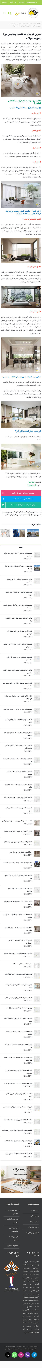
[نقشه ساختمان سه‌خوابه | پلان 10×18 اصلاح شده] (37, 875)
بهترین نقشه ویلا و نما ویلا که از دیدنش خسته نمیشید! (17, 606)
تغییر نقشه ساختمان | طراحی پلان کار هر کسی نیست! (17, 1108)
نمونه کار (34, 1215)
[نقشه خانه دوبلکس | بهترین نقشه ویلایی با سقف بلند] (37, 1070)
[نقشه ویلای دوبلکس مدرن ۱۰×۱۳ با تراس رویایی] (37, 771)
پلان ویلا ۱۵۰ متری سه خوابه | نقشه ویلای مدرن (19, 809)
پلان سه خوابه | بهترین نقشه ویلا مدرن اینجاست (20, 890)
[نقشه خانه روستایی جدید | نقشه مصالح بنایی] (37, 1083)
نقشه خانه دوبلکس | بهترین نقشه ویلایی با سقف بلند (19, 1072)
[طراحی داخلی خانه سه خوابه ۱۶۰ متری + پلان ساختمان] (37, 901)
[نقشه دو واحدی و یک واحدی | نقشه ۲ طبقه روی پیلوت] (37, 1057)
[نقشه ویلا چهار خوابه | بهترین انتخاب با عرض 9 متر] (37, 758)
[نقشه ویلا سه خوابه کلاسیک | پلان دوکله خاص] (37, 953)
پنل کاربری (33, 1221)
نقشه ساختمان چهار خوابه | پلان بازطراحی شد (18, 797)
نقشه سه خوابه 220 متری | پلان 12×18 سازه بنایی (18, 1020)
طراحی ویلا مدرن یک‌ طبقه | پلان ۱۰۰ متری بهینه (19, 619)
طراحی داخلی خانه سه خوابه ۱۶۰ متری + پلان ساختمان (18, 903)
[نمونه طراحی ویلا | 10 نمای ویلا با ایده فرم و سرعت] (37, 1140)
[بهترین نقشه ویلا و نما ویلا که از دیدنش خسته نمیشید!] (37, 605)
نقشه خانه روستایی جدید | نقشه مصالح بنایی (18, 1083)
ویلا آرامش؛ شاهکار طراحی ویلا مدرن (20, 852)
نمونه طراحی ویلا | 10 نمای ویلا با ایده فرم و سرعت (18, 1142)
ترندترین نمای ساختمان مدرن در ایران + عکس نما (17, 864)
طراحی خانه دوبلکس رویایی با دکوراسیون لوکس (17, 821)
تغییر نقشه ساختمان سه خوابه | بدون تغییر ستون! (18, 593)
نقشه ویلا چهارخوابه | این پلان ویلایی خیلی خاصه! (18, 721)
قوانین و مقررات (31, 1232)
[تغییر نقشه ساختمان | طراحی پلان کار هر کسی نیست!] (37, 1107)
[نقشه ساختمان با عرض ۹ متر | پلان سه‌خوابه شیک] (37, 784)
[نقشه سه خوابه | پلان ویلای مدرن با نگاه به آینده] (37, 1094)
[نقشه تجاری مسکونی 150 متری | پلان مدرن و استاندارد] (37, 683)
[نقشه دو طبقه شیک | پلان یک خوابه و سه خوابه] (37, 1130)
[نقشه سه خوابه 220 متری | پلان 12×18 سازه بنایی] (37, 1018)
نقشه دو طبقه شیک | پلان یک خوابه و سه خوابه (17, 1130)
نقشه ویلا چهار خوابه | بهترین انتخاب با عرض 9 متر (17, 760)
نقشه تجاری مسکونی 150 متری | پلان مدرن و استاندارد (17, 684)
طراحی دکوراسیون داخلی (11, 1221)
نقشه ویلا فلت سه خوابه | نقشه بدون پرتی (18, 1153)
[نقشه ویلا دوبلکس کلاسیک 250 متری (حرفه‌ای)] (37, 940)
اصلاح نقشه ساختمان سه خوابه (22, 964)
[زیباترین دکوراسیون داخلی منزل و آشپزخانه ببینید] (37, 984)
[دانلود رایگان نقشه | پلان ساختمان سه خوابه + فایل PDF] (37, 696)
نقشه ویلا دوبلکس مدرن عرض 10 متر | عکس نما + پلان (17, 645)
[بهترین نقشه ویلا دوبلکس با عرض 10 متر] (37, 1008)
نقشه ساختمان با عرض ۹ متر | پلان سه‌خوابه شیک (18, 786)
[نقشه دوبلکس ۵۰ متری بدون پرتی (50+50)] (37, 841)
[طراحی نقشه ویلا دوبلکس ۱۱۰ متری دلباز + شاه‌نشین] (37, 579)
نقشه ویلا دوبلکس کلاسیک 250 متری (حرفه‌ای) (20, 942)
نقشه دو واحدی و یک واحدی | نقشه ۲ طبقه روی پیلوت (18, 1059)
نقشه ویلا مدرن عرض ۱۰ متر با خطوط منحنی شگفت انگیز (18, 747)
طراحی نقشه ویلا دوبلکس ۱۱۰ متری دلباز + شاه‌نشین (19, 580)
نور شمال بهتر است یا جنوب (27, 514)
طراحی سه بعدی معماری (12, 1212)
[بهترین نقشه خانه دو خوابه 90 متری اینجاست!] (37, 709)
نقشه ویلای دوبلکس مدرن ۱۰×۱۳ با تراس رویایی (19, 773)
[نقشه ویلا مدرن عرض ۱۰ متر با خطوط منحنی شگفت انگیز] (37, 745)
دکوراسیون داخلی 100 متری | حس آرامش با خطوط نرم (18, 929)
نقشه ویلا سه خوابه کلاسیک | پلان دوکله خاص (18, 953)
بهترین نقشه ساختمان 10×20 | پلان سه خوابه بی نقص (18, 554)
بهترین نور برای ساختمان (26, 512)
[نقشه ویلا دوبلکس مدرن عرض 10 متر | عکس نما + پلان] (37, 644)
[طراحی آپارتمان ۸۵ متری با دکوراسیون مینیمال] (37, 831)
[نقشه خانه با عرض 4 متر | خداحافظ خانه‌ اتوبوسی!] (37, 631)
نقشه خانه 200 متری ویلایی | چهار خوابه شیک (17, 1120)
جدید (21, 547)
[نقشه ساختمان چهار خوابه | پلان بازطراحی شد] (37, 797)
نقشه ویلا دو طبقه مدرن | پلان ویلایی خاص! (18, 997)
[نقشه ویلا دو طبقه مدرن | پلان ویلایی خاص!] (37, 997)
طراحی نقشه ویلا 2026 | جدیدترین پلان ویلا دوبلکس (18, 734)
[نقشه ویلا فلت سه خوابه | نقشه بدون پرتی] (37, 1153)
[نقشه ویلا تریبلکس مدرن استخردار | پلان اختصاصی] (37, 657)
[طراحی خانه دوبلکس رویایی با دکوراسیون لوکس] (37, 821)
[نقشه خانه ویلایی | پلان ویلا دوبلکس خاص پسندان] (37, 1031)
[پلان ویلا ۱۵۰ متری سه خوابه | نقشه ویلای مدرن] (37, 808)
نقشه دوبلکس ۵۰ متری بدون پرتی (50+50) (18, 841)
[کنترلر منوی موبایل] (4, 13)
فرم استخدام (32, 1227)
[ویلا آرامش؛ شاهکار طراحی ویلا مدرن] (37, 852)
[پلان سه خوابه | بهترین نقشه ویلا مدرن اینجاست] (37, 888)
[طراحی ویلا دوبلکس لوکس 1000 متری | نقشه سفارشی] (37, 670)
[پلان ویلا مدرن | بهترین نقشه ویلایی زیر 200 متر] (37, 1044)
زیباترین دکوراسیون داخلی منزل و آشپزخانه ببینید (19, 986)
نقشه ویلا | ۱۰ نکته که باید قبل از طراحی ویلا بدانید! (18, 567)
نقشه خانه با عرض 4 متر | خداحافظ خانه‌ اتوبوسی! (19, 632)
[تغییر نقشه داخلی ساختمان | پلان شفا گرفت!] (37, 974)
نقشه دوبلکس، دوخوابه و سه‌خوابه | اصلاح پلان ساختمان (17, 916)
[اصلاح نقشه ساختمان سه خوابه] (37, 964)
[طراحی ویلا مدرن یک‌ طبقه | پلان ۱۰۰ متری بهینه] (37, 618)
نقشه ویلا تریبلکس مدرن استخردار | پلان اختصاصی (19, 658)
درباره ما (34, 1210)
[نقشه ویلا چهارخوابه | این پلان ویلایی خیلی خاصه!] (37, 719)
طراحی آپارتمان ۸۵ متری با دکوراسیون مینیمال (18, 831)
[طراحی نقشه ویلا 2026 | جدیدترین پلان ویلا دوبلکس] (37, 732)
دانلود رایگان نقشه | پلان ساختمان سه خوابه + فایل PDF (18, 697)
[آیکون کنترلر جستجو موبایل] (9, 13)
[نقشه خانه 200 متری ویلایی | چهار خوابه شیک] (37, 1120)
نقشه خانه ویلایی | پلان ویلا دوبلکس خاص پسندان (19, 1033)
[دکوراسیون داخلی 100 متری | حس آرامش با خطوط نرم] (37, 927)
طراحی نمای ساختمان (13, 1230)
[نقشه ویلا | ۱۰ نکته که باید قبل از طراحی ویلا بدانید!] (37, 566)
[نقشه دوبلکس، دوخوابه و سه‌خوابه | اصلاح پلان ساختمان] (37, 914)
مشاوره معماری (12, 1245)
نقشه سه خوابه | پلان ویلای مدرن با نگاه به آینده (19, 1095)
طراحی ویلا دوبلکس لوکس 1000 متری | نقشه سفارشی (17, 671)
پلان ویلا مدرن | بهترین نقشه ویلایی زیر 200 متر (18, 1046)
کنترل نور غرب (14, 512)
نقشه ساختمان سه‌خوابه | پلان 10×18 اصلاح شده (18, 877)
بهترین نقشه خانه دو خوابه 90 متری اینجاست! (17, 709)
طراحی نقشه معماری (13, 1238)
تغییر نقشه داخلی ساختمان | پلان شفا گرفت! (18, 974)
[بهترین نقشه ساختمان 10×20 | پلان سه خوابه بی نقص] (37, 553)
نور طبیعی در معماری (11, 514)
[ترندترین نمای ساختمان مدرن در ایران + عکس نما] (37, 862)
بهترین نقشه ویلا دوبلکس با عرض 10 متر (19, 1008)
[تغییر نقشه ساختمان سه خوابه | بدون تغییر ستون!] (37, 592)
